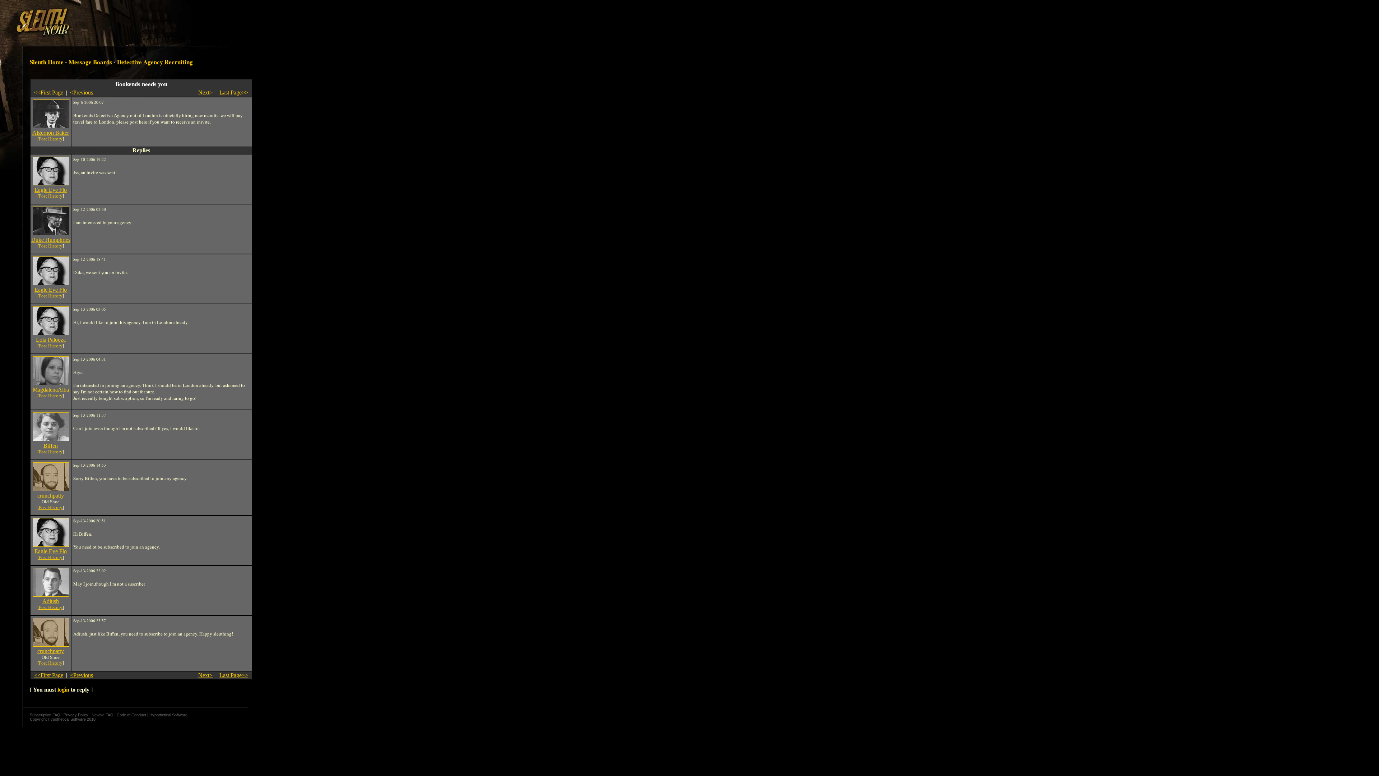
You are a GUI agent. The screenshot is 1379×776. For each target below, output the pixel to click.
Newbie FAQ (102, 715)
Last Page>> (233, 92)
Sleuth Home (47, 61)
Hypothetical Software (168, 715)
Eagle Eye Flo (50, 190)
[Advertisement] (125, 19)
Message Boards (90, 61)
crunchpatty (50, 496)
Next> (205, 92)
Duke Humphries (50, 240)
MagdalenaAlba (51, 390)
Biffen (50, 446)
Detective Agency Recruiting (155, 61)
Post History (50, 139)
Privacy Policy (76, 715)
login (63, 690)
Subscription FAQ (45, 715)
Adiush (50, 601)
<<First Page (48, 92)
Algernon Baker (50, 133)
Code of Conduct (131, 715)
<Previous (81, 92)
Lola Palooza (51, 340)
